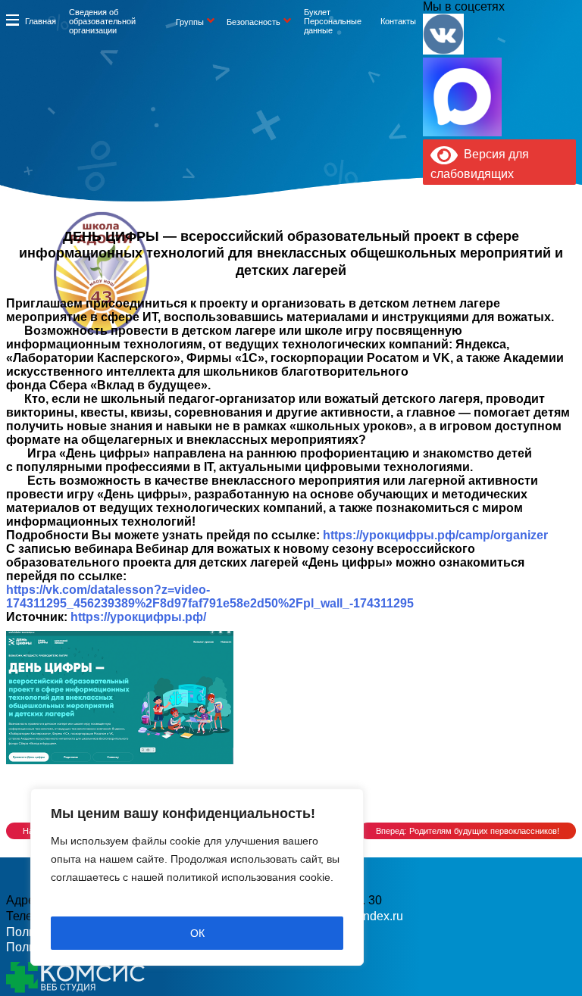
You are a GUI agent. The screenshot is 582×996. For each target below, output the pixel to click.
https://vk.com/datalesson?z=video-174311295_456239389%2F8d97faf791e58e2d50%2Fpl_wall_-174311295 (210, 596)
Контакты (398, 21)
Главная (40, 21)
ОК (197, 933)
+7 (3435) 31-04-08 (251, 296)
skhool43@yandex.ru (410, 296)
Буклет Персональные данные (332, 21)
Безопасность (253, 22)
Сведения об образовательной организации (102, 21)
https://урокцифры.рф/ (138, 616)
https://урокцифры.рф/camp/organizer (435, 535)
